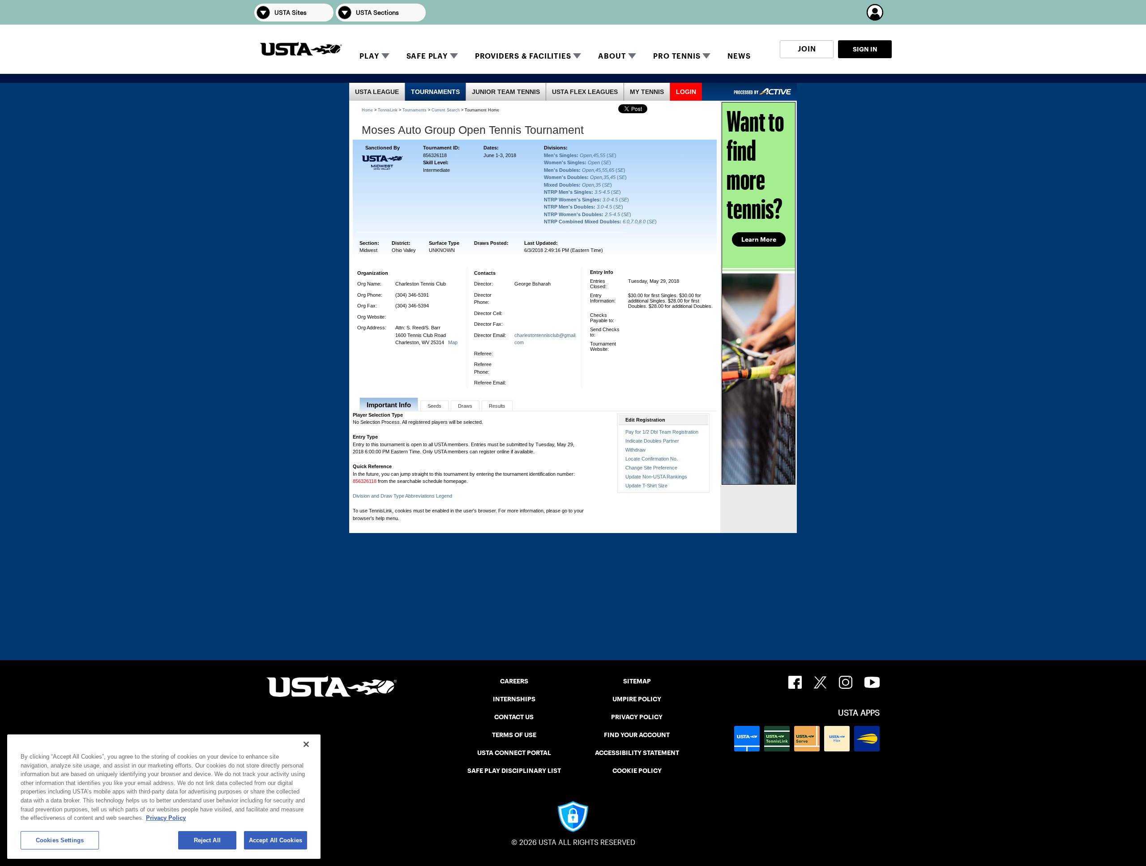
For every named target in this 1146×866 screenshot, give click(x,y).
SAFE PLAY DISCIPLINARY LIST (514, 770)
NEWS (738, 56)
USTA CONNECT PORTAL (514, 753)
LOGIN (686, 91)
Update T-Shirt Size (646, 485)
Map (453, 342)
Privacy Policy (166, 818)
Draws (465, 406)
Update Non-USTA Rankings (656, 476)
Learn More (758, 239)
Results (497, 406)
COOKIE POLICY (637, 770)
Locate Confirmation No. (651, 458)
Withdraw (635, 449)
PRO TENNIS (676, 56)
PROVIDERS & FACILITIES (523, 56)
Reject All (207, 840)
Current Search (446, 110)
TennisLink (388, 110)
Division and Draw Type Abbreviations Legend (402, 496)
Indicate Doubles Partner (652, 441)
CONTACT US (514, 717)
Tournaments (414, 110)
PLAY (369, 56)
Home (367, 110)
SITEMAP (637, 681)
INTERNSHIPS (514, 699)
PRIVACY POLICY (637, 717)
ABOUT (612, 56)
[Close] (306, 744)
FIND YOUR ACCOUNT (637, 735)
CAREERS (514, 681)
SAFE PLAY (427, 56)
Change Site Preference (651, 467)
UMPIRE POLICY (636, 699)
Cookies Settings (60, 840)
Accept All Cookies (275, 840)
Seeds (434, 406)
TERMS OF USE (514, 735)
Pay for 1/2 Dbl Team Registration (661, 432)
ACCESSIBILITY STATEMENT (637, 753)
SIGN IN (865, 49)
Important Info (389, 405)
